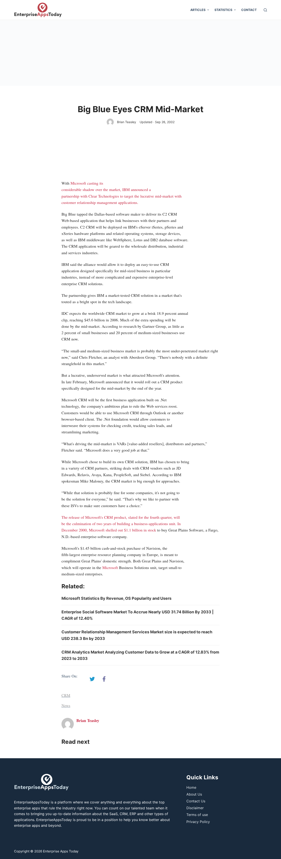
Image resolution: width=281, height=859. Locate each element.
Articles (197, 10)
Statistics (223, 10)
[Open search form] (265, 10)
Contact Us (195, 801)
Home (191, 787)
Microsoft (78, 183)
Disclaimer (195, 808)
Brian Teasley (126, 122)
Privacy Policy (198, 821)
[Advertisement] (140, 53)
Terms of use (197, 814)
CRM (65, 695)
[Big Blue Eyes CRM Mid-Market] (92, 679)
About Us (194, 794)
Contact (249, 10)
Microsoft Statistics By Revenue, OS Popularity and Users (116, 598)
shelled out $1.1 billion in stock (131, 530)
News (65, 705)
